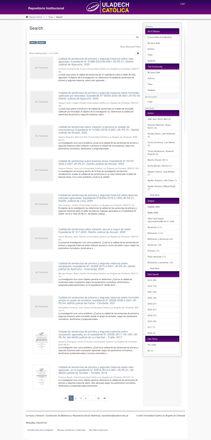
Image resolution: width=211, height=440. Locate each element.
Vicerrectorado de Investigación (40, 430)
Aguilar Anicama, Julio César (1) (162, 180)
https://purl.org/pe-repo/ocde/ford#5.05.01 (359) (161, 220)
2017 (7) (151, 327)
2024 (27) (152, 309)
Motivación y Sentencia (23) (160, 238)
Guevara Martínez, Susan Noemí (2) (159, 126)
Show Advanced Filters (130, 46)
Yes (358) (152, 344)
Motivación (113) (155, 233)
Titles (150, 54)
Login (150, 101)
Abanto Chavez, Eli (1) (158, 159)
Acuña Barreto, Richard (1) (160, 165)
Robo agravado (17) (157, 256)
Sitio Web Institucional (98, 430)
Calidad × (41, 42)
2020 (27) (152, 303)
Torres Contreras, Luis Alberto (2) (161, 144)
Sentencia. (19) (154, 244)
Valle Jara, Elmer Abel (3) (159, 119)
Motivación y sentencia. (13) (160, 262)
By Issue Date (154, 43)
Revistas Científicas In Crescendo (71, 430)
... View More (153, 194)
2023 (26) (152, 321)
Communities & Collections (160, 37)
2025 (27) (152, 315)
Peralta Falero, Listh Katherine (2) (161, 135)
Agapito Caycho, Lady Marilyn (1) (161, 173)
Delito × (33, 42)
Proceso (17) (153, 250)
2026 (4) (151, 333)
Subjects (151, 60)
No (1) (150, 350)
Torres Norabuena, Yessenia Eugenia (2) (161, 152)
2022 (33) (152, 297)
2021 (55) (152, 291)
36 (98, 398)
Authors (151, 48)
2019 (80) (152, 280)
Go (137, 37)
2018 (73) (152, 285)
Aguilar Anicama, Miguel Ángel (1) (161, 187)
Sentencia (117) (155, 227)
